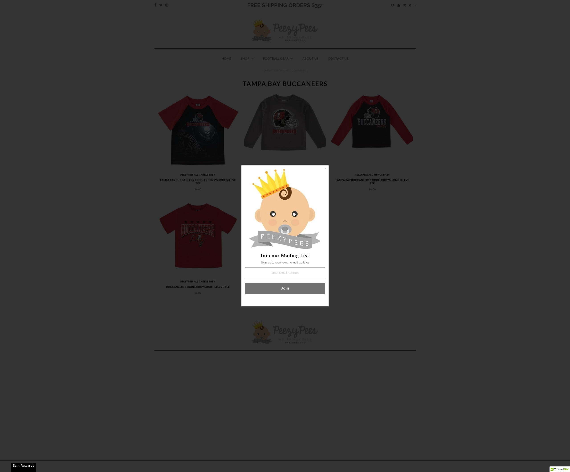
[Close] (325, 169)
